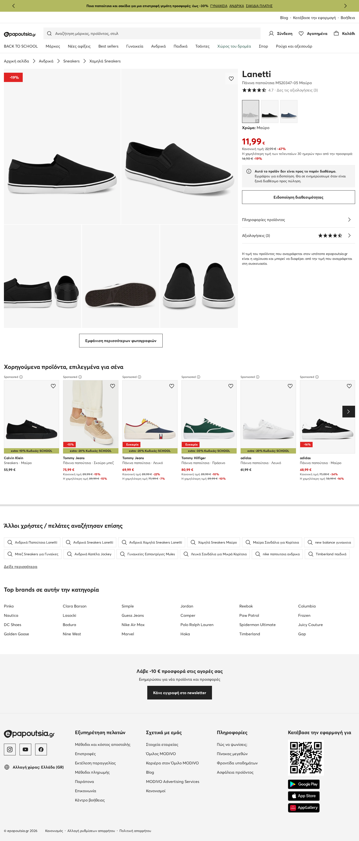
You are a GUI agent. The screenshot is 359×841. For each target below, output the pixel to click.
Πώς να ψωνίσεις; (250, 744)
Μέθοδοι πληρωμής (108, 772)
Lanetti (256, 74)
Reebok (246, 606)
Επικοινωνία (106, 790)
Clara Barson (74, 606)
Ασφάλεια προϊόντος (250, 772)
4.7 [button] (280, 90)
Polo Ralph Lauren (196, 624)
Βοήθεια (348, 17)
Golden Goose (16, 633)
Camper (187, 615)
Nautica (11, 615)
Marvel (128, 633)
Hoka (185, 633)
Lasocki (69, 615)
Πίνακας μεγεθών (250, 753)
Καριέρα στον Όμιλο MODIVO (179, 762)
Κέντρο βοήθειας (108, 799)
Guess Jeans (133, 615)
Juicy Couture (310, 624)
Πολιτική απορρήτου (135, 831)
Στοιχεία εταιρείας (179, 744)
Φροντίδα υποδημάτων (250, 762)
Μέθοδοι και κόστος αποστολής (108, 744)
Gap (302, 633)
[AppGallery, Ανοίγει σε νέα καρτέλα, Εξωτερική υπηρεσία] (304, 808)
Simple (128, 606)
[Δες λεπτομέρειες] (349, 219)
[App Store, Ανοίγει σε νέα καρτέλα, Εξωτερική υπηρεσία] (304, 796)
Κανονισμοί (176, 790)
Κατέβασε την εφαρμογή (317, 18)
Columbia (307, 606)
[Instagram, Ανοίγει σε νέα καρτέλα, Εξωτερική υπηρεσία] (10, 749)
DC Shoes (12, 624)
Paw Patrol (249, 615)
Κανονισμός (54, 831)
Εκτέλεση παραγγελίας (108, 762)
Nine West (72, 633)
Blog (286, 18)
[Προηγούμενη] (14, 6)
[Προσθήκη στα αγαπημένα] (231, 78)
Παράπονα (105, 781)
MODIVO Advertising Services (179, 781)
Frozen (304, 615)
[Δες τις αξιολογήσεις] (349, 235)
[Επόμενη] (345, 6)
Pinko (9, 606)
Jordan (186, 606)
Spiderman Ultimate (257, 624)
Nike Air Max (133, 624)
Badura (69, 624)
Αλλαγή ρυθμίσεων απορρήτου (91, 831)
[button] (62, 146)
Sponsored (11, 377)
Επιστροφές (106, 753)
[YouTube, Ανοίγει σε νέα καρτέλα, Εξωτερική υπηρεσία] (25, 749)
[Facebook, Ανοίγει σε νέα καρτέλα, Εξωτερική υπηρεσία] (41, 749)
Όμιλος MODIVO (179, 753)
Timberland (249, 633)
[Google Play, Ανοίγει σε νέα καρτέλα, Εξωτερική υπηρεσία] (304, 784)
